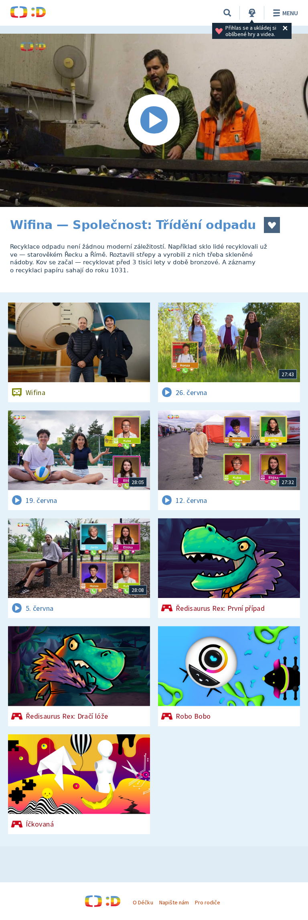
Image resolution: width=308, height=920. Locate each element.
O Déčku (143, 902)
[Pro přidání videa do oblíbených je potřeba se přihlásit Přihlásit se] (272, 225)
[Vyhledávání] (227, 13)
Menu (290, 13)
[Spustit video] (154, 120)
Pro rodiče (207, 902)
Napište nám (174, 902)
